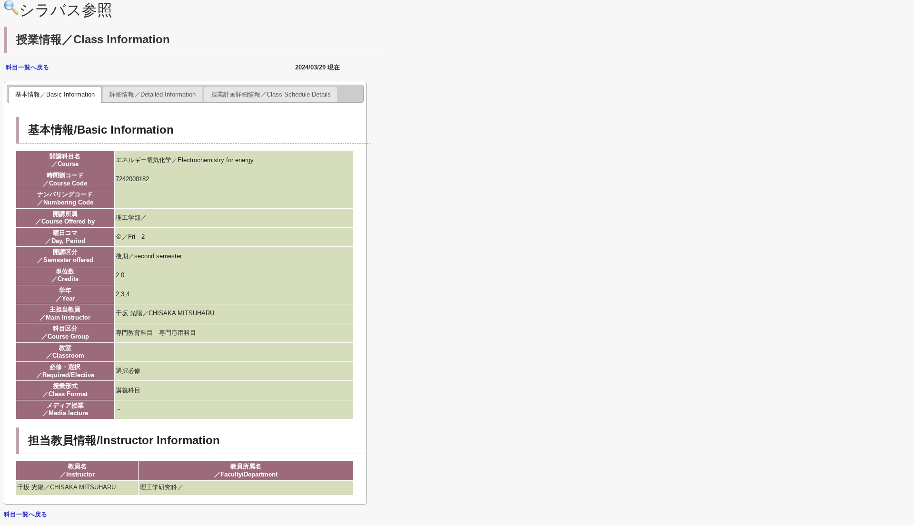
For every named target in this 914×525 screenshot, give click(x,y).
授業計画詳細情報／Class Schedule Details (271, 94)
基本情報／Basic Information (55, 94)
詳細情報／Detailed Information (152, 94)
